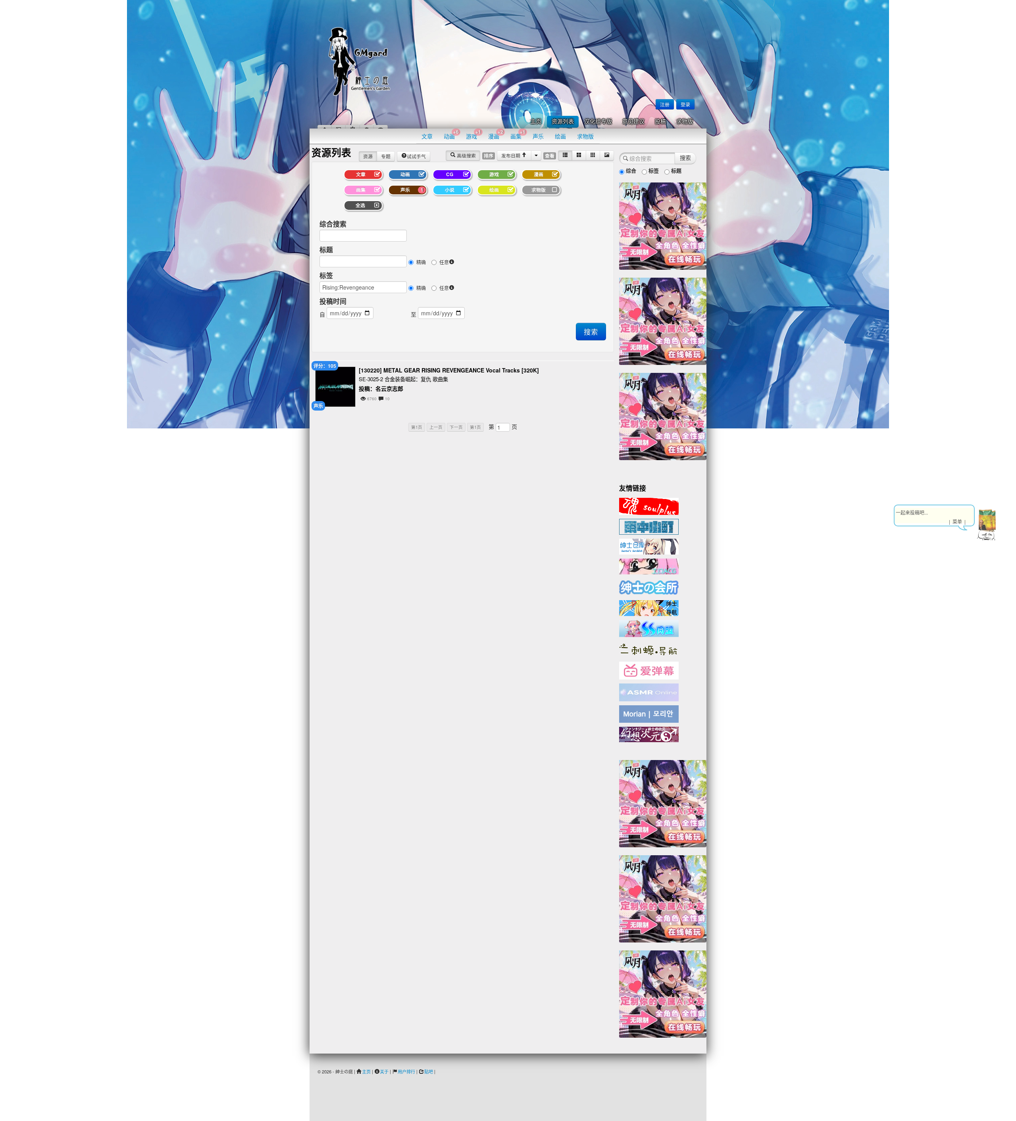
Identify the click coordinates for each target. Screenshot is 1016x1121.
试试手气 (416, 156)
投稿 (660, 122)
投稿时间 (332, 301)
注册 (665, 104)
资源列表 (563, 122)
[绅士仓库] (649, 546)
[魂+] (649, 505)
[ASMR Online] (649, 692)
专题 (386, 156)
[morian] (649, 713)
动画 (451, 134)
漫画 (495, 134)
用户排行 (406, 1071)
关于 (384, 1071)
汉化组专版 (598, 122)
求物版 (684, 122)
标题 (326, 249)
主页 (535, 122)
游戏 (473, 134)
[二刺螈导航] (649, 649)
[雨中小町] (649, 526)
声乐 (538, 136)
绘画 (560, 136)
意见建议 (633, 122)
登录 (685, 104)
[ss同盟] (649, 628)
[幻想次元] (649, 733)
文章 (427, 136)
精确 (421, 262)
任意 (444, 262)
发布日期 (511, 155)
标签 (326, 275)
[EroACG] (649, 566)
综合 (630, 170)
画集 (517, 134)
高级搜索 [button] (466, 155)
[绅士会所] (649, 586)
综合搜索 (332, 224)
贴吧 (428, 1071)
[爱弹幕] (649, 670)
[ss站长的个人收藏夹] (649, 607)
